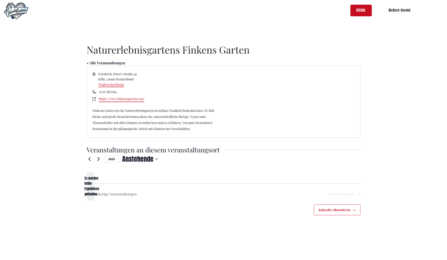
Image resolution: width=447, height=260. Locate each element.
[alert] (90, 186)
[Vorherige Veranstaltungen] (89, 159)
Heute (111, 159)
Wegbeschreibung (111, 84)
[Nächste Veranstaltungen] (98, 159)
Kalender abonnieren (335, 210)
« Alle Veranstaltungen (106, 62)
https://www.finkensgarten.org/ (121, 98)
